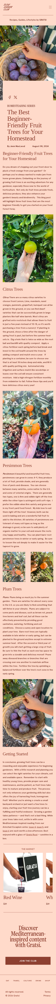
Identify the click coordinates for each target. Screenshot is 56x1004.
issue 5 (40, 827)
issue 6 (6, 830)
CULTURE (28, 981)
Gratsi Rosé (32, 834)
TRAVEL (16, 981)
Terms (48, 991)
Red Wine (12, 897)
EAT (7, 981)
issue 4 (32, 827)
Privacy (47, 995)
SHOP (47, 981)
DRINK (38, 981)
